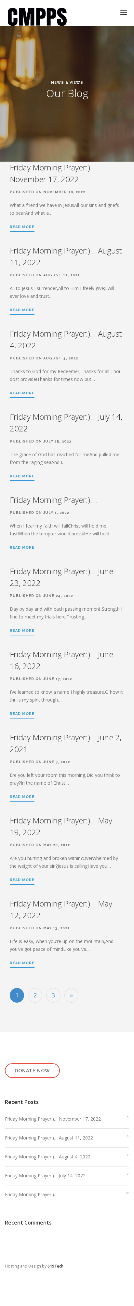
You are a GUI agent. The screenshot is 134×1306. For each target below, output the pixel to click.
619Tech (55, 1266)
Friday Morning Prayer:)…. (54, 499)
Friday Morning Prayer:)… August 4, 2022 (47, 1157)
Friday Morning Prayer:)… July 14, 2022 (45, 1175)
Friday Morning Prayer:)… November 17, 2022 (53, 1119)
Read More (22, 227)
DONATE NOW (32, 1070)
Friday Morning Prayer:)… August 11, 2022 (49, 1138)
